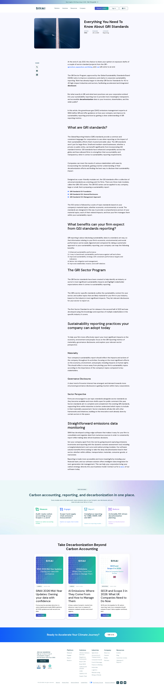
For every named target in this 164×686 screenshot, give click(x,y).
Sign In (114, 8)
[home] (40, 8)
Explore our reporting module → (93, 523)
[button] (57, 8)
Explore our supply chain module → (69, 522)
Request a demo (102, 8)
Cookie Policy (84, 682)
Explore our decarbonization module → (117, 522)
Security (58, 682)
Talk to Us (111, 635)
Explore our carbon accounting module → (45, 522)
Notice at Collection (110, 682)
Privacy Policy (65, 682)
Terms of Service (75, 682)
